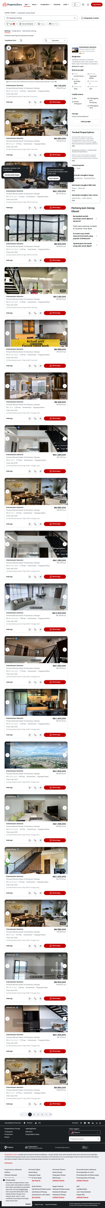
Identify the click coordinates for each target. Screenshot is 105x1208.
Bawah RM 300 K (89, 178)
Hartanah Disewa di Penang (38, 1192)
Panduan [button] (57, 4)
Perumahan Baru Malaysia (86, 1170)
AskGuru (7, 1172)
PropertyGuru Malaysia (13, 1170)
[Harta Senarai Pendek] (64, 48)
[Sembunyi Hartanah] (59, 48)
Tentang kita (9, 1132)
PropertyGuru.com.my (12, 1154)
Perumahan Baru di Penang (85, 1178)
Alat (78, 1186)
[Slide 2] (32, 133)
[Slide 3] (34, 133)
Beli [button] (26, 4)
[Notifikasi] (88, 4)
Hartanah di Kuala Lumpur (61, 1189)
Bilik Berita (29, 1132)
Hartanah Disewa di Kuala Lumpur (40, 1189)
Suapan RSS (80, 1194)
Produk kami (9, 1134)
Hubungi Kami (31, 1129)
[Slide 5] (37, 133)
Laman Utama (10, 13)
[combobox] (41, 18)
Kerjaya (7, 1137)
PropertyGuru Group (12, 1129)
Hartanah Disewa (58, 1170)
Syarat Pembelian (51, 1204)
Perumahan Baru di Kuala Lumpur (87, 1175)
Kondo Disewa (57, 1172)
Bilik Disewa (56, 1178)
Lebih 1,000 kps (87, 198)
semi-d (95, 143)
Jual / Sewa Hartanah (83, 1192)
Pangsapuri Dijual (34, 1175)
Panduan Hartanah (11, 1175)
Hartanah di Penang (59, 1194)
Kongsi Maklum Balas (32, 1134)
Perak (78, 168)
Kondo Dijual (33, 1172)
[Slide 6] (39, 133)
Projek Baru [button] (45, 4)
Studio (74, 188)
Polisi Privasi (24, 1189)
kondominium (80, 143)
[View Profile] (12, 48)
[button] (7, 31)
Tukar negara (74, 1129)
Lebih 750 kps (76, 198)
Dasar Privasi (39, 1204)
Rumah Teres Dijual (35, 1178)
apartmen (88, 143)
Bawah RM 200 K (77, 178)
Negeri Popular (58, 1186)
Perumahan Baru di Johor (85, 1172)
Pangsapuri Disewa (58, 1175)
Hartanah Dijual (34, 1170)
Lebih (65, 4)
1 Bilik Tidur (81, 188)
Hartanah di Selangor (59, 1192)
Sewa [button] (34, 4)
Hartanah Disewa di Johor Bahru (39, 1194)
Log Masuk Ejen (81, 1189)
